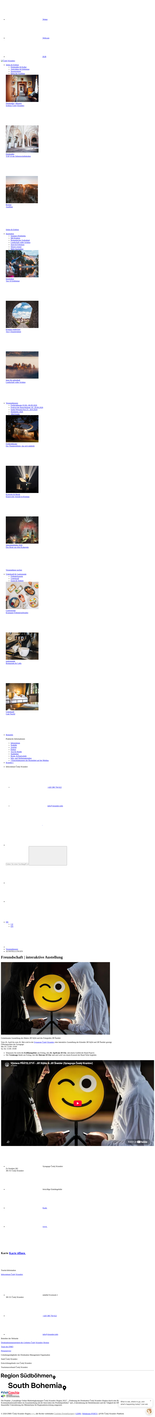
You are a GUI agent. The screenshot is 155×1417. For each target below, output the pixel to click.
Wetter (45, 19)
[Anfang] (24, 947)
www (45, 1227)
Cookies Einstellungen (64, 1413)
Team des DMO (7, 1347)
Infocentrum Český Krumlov (12, 1274)
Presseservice (6, 1351)
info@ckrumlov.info (55, 806)
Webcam (45, 38)
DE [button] (7, 922)
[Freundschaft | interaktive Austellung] (55, 1034)
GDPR (78, 1414)
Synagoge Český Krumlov (44, 1042)
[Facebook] (24, 824)
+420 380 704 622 (54, 787)
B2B (44, 57)
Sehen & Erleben (12, 230)
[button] (12, 65)
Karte (45, 1208)
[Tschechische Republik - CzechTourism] (10, 1393)
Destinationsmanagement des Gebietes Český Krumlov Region (25, 1343)
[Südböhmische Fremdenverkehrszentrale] (37, 1390)
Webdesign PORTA (89, 1414)
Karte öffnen (17, 1253)
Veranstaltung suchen (14, 570)
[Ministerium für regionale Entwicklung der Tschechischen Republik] (10, 1396)
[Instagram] (61, 824)
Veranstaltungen (12, 949)
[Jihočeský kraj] (28, 1379)
